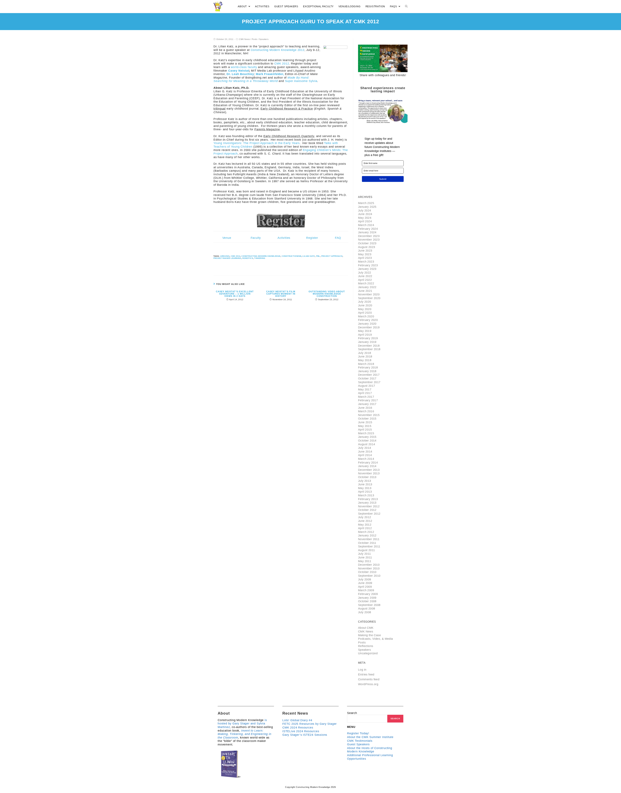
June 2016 (365, 407)
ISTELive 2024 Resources (300, 731)
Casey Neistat (238, 70)
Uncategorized (368, 653)
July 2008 (364, 612)
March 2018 (366, 364)
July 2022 (364, 272)
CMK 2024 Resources (297, 727)
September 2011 (369, 546)
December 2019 (369, 327)
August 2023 (366, 247)
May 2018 (364, 360)
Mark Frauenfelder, (270, 74)
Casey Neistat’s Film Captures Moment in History (280, 293)
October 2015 (367, 418)
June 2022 (365, 276)
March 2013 (366, 495)
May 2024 (364, 217)
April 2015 (365, 429)
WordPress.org (368, 684)
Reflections (365, 646)
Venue (226, 237)
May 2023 (364, 254)
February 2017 (368, 400)
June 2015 (365, 422)
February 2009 (368, 594)
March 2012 (366, 532)
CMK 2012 (281, 63)
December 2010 (369, 564)
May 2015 (364, 426)
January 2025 (367, 206)
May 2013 (364, 488)
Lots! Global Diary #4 (297, 720)
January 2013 (367, 502)
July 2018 (364, 353)
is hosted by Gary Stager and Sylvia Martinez (242, 723)
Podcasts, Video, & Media (375, 638)
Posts (254, 39)
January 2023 (367, 268)
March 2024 (366, 225)
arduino (225, 256)
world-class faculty (244, 67)
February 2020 (368, 320)
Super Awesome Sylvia (301, 81)
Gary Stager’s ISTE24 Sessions (304, 734)
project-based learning (227, 258)
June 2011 (365, 557)
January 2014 (367, 466)
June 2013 (365, 484)
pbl (318, 256)
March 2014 (366, 458)
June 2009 (365, 583)
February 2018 (368, 367)
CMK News (244, 39)
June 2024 (365, 214)
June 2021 (365, 290)
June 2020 (365, 305)
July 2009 (364, 579)
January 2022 (367, 287)
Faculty (256, 237)
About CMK (366, 627)
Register (312, 237)
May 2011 (364, 561)
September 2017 (369, 382)
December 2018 (369, 345)
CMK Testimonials (359, 740)
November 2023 (369, 239)
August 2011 (366, 550)
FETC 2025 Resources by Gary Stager (309, 723)
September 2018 (369, 349)
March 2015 (366, 433)
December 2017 (369, 374)
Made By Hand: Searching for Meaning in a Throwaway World (261, 79)
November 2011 (368, 539)
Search (352, 713)
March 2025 (366, 203)
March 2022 (366, 283)
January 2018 (367, 371)
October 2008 (367, 601)
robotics (247, 258)
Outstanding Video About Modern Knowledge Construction (327, 293)
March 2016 (366, 411)
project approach (332, 256)
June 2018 (365, 356)
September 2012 (369, 513)
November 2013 (369, 473)
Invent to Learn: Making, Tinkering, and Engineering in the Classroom (244, 734)
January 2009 (367, 597)
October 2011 (367, 543)
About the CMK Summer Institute (370, 737)
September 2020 (369, 298)
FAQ (338, 237)
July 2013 (364, 480)
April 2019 (365, 334)
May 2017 (364, 389)
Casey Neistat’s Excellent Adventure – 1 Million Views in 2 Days (235, 293)
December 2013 (369, 469)
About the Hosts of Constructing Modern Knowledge (369, 749)
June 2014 (365, 451)
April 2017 (365, 393)
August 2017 (366, 385)
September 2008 (369, 605)
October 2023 (367, 243)
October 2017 (367, 378)
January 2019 (367, 342)
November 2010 (369, 568)
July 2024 (364, 210)
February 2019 (368, 338)
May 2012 (364, 524)
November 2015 (369, 415)
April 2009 (365, 586)
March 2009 (366, 590)
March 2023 (366, 261)
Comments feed (368, 679)
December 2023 (369, 236)
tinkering (259, 258)
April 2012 (365, 528)
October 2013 (367, 477)
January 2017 (367, 404)
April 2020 (365, 312)
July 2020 (364, 301)
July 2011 (364, 553)
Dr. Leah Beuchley (240, 74)
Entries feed (366, 674)
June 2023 (365, 250)
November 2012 (369, 506)
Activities (284, 237)
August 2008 (366, 608)
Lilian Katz (308, 256)
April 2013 (365, 491)
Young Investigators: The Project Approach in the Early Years (256, 143)
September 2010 (369, 575)
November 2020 (369, 294)
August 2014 (366, 444)
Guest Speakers (358, 744)
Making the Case (369, 635)
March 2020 (366, 316)
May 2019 (364, 331)
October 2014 (367, 440)
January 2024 (367, 232)
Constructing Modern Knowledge (260, 256)
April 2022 (365, 279)
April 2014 (365, 455)
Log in (362, 669)
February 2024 (368, 228)
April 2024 (365, 221)
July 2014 (364, 447)
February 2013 (368, 499)
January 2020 (367, 323)
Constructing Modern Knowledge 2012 (278, 50)
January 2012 (367, 535)
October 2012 (367, 510)
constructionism (291, 256)
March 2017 (366, 396)
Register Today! (358, 733)
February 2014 (368, 462)
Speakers (263, 39)
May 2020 (364, 309)
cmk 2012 (235, 256)
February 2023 (368, 265)
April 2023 (365, 257)
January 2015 (367, 436)
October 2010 (367, 572)
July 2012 (364, 517)
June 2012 (365, 521)
